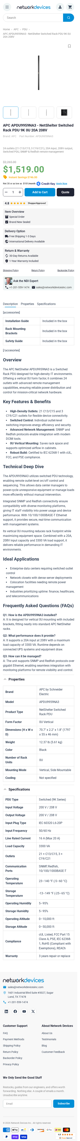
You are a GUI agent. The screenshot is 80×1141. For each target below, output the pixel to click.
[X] (33, 1011)
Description (10, 304)
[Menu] (7, 7)
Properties (27, 304)
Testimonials (49, 1039)
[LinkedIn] (6, 1011)
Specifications (46, 304)
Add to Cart (39, 192)
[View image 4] (64, 112)
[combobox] (38, 18)
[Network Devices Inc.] (33, 7)
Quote (65, 192)
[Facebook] (15, 1011)
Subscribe (64, 1103)
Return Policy (38, 270)
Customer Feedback (53, 1051)
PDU (24, 29)
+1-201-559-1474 (19, 287)
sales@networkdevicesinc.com (54, 287)
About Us (47, 1033)
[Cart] (70, 7)
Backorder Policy (65, 270)
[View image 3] (46, 112)
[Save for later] (69, 46)
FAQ (5, 1033)
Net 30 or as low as (35, 183)
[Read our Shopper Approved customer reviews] (65, 1136)
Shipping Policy (11, 270)
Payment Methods (13, 1039)
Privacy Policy (11, 1064)
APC (16, 29)
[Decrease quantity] (6, 192)
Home (6, 29)
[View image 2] (28, 112)
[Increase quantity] (20, 192)
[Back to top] (5, 679)
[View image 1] (10, 112)
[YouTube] (24, 1011)
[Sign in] (60, 7)
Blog (44, 1045)
